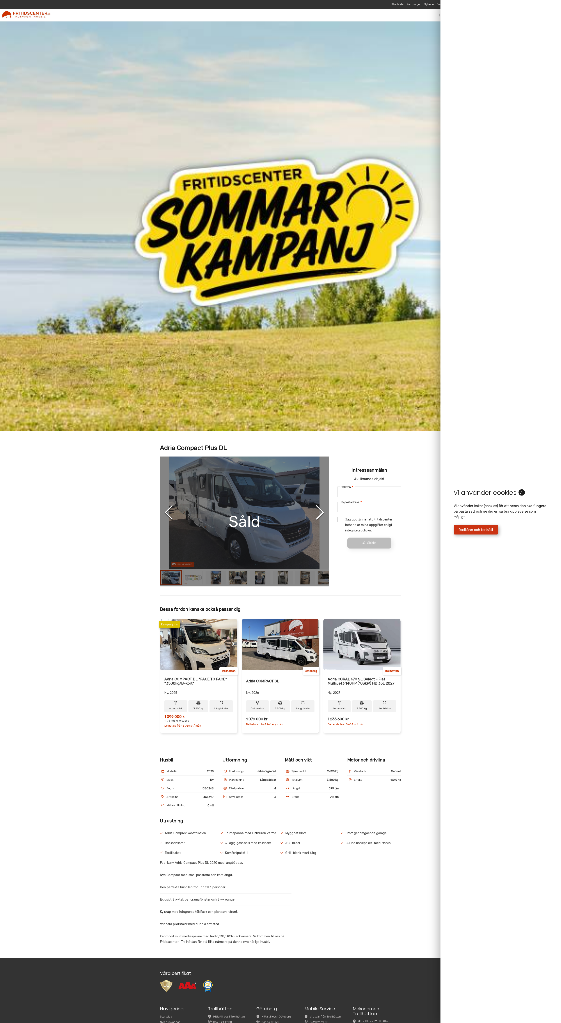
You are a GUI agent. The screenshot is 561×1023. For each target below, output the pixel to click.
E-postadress (351, 502)
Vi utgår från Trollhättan (325, 1016)
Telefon (347, 487)
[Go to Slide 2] (193, 577)
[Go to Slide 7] (305, 577)
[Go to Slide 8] (327, 577)
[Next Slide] (320, 513)
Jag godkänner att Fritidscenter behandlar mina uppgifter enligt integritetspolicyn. (368, 525)
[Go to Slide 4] (238, 577)
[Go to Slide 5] (260, 577)
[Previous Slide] (169, 513)
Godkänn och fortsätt (475, 530)
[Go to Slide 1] (171, 577)
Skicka (371, 543)
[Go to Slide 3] (216, 577)
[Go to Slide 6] (283, 577)
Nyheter (429, 4)
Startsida (397, 4)
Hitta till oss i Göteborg (276, 1016)
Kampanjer (414, 4)
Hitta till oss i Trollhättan (229, 1016)
